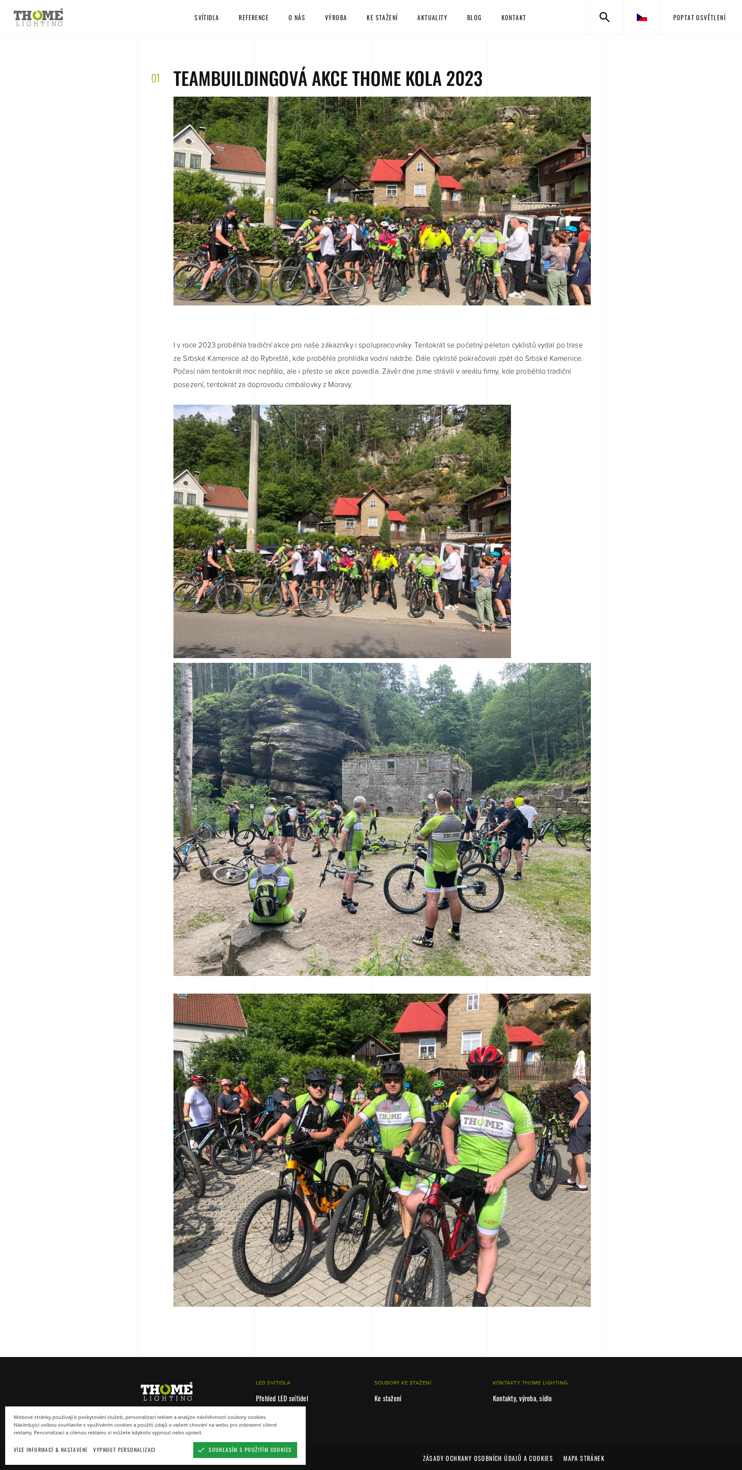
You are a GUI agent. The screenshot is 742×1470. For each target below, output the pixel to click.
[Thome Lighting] (74, 17)
